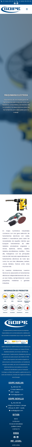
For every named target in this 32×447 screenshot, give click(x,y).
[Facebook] (15, 3)
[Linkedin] (17, 3)
